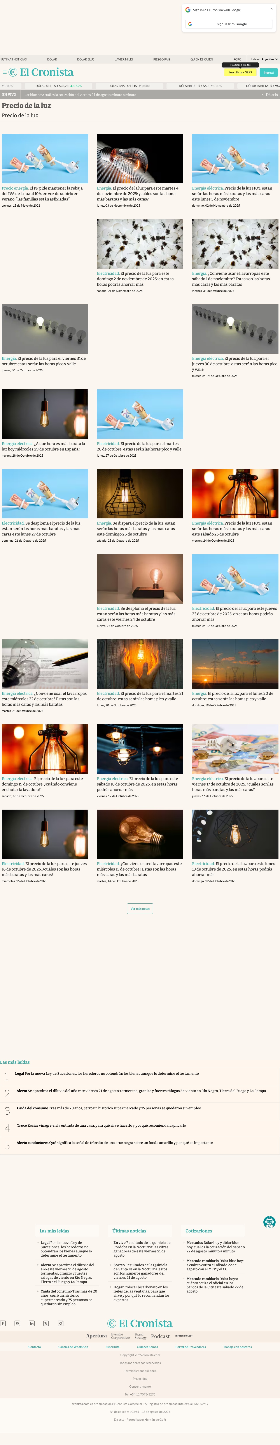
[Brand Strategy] (141, 1336)
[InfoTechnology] (184, 1336)
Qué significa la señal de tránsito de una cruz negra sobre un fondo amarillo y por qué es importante (115, 1143)
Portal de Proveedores (190, 1347)
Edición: (262, 59)
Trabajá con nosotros (237, 1347)
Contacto (34, 1347)
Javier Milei (124, 59)
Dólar (52, 59)
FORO (237, 59)
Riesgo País (161, 59)
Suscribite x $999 (240, 72)
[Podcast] (160, 1336)
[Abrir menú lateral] (4, 72)
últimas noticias (14, 59)
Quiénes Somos (147, 1347)
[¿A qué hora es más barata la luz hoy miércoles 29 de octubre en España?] (45, 414)
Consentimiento (140, 1386)
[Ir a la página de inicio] (41, 72)
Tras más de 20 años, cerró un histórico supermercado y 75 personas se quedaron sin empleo (109, 1108)
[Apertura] (96, 1336)
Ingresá (269, 72)
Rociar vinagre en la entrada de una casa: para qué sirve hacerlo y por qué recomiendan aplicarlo (101, 1125)
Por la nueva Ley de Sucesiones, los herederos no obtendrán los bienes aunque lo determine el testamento (107, 1073)
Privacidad (140, 1378)
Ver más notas (140, 908)
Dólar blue (85, 59)
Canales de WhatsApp (73, 1347)
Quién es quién (202, 59)
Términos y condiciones (140, 1370)
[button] (269, 1222)
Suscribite (112, 1347)
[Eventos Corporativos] (120, 1336)
